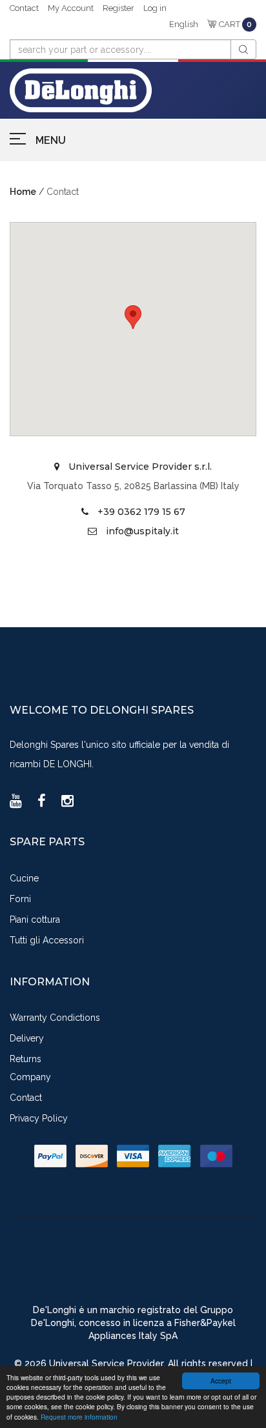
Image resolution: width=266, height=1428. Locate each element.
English (183, 24)
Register (118, 8)
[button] (133, 317)
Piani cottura (35, 919)
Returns (25, 1059)
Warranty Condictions (55, 1017)
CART (235, 24)
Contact (24, 8)
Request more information (79, 1417)
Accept (220, 1380)
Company (30, 1077)
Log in (155, 8)
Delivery (27, 1038)
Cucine (24, 878)
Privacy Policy (39, 1118)
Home (23, 191)
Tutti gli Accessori (47, 940)
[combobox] (120, 49)
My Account (71, 8)
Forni (20, 899)
